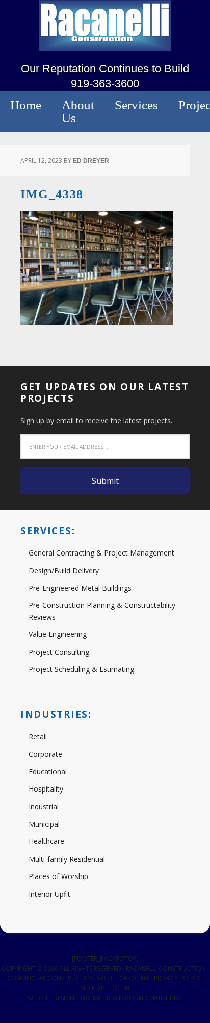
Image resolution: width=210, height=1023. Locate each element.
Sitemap (92, 988)
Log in (119, 988)
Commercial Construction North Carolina (78, 978)
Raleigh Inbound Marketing (138, 997)
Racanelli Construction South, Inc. (105, 25)
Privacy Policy (177, 978)
